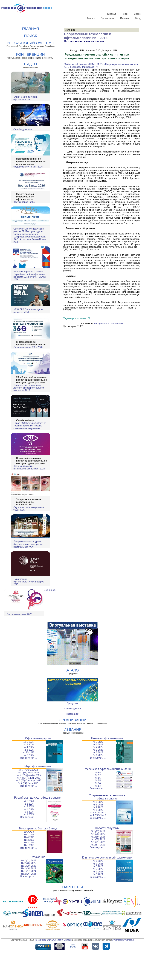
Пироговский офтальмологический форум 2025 (28, 582)
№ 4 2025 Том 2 (97, 812)
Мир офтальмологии (37, 766)
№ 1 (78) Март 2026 (28, 772)
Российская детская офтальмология (38, 797)
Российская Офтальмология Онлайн (53, 940)
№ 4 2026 (98, 802)
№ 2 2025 (29, 755)
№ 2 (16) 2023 (28, 873)
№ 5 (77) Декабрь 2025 (28, 775)
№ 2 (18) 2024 (28, 868)
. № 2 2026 (28, 832)
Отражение (37, 857)
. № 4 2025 (28, 837)
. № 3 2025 (28, 840)
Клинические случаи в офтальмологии (25, 98)
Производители (72, 708)
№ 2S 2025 (28, 752)
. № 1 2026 (28, 834)
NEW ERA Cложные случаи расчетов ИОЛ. (28, 310)
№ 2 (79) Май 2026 (28, 770)
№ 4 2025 (29, 747)
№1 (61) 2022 (98, 842)
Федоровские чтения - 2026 (28, 166)
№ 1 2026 (29, 744)
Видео (137, 14)
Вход (138, 18)
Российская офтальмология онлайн (107, 769)
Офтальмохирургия (38, 738)
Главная (111, 14)
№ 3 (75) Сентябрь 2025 (28, 780)
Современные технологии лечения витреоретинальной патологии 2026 (28, 388)
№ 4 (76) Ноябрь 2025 (28, 778)
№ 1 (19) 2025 (28, 866)
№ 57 (98, 775)
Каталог (90, 18)
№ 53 (98, 785)
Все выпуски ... (28, 757)
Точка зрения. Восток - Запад (38, 828)
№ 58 (98, 772)
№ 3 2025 (29, 750)
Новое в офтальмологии (107, 738)
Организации (107, 18)
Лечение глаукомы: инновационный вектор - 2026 (29, 467)
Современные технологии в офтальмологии (107, 797)
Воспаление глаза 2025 (19, 614)
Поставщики (72, 714)
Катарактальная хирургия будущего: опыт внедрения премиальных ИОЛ (27, 544)
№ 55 (98, 780)
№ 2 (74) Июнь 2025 (28, 783)
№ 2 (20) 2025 (28, 863)
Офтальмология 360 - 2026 (27, 347)
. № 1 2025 (28, 845)
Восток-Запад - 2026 (24, 202)
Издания (124, 18)
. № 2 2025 (28, 842)
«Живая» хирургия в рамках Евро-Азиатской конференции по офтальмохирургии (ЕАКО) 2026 (29, 275)
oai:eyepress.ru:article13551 (108, 323)
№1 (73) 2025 (98, 834)
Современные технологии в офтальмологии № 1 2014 (87, 36)
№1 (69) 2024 (98, 836)
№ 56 (98, 778)
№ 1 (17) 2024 (28, 871)
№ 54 (98, 783)
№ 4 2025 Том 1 (97, 815)
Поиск (125, 14)
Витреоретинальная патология (84, 41)
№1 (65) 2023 (98, 839)
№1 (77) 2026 (98, 831)
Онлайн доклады (22, 129)
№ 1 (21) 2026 (28, 860)
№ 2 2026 (29, 742)
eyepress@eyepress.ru (123, 940)
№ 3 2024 (98, 874)
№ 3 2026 (98, 804)
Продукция (72, 703)
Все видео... (50, 590)
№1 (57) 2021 (98, 844)
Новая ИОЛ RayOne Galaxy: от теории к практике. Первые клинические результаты (29, 426)
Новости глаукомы (107, 828)
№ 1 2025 (98, 755)
